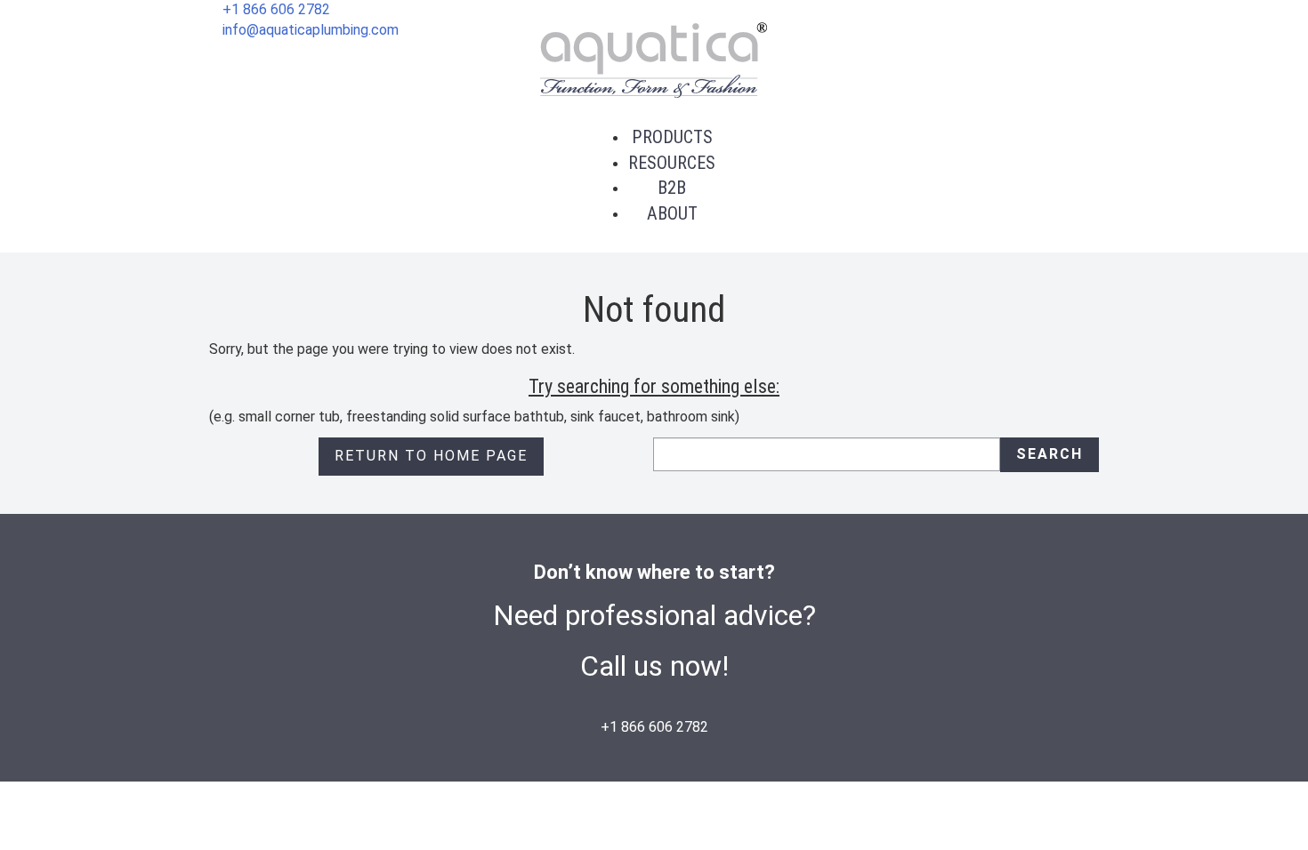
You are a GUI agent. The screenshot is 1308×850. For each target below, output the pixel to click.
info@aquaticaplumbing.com (310, 29)
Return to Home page (431, 455)
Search (1049, 453)
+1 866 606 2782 (276, 9)
